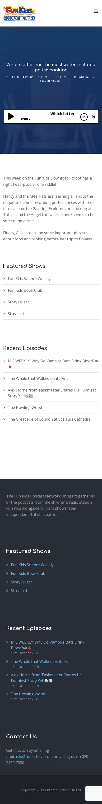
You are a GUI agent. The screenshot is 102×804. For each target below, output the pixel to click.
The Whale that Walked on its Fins (38, 378)
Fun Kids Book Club (25, 290)
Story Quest (18, 302)
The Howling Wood (25, 407)
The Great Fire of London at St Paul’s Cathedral (50, 419)
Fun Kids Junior (39, 762)
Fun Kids (47, 77)
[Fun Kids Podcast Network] (19, 13)
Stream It (16, 313)
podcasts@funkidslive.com (29, 756)
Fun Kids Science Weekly (29, 278)
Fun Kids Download (75, 77)
